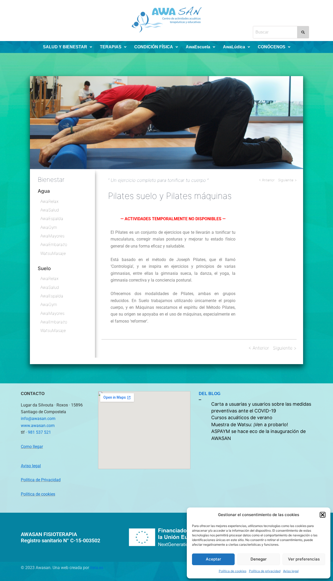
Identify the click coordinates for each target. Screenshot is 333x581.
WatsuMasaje (53, 253)
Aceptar (213, 559)
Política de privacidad (264, 571)
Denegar (259, 559)
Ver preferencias (304, 559)
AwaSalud (49, 209)
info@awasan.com (38, 418)
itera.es (96, 567)
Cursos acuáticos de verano (241, 417)
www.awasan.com (38, 425)
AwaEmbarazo (53, 244)
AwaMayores (52, 235)
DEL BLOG (209, 393)
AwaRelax (49, 201)
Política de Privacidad (41, 479)
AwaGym (48, 227)
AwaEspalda (51, 218)
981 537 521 (39, 432)
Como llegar (32, 446)
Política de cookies (232, 571)
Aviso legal (291, 571)
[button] (322, 514)
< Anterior (266, 180)
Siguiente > (287, 180)
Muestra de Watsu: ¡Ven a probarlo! (249, 424)
